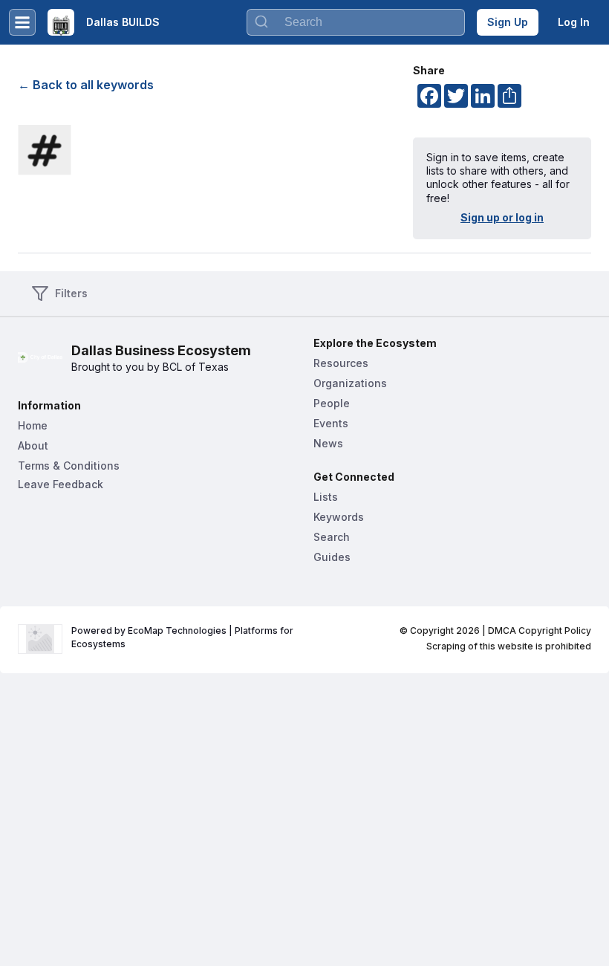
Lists (325, 496)
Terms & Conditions (69, 465)
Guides (332, 557)
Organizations (350, 383)
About (33, 445)
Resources (340, 363)
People (331, 403)
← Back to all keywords (86, 84)
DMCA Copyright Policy (539, 630)
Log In (574, 22)
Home (33, 425)
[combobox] (356, 22)
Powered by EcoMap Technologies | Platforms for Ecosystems (183, 637)
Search (331, 537)
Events (330, 423)
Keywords (338, 516)
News (328, 443)
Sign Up (507, 22)
